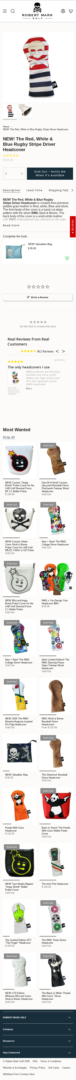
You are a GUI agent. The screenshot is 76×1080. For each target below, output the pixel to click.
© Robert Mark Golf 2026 (16, 1061)
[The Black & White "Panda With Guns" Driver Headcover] (56, 971)
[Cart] (71, 11)
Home (6, 126)
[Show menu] (4, 11)
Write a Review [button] (39, 297)
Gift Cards (53, 1067)
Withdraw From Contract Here (18, 1074)
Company (8, 1029)
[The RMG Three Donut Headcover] (56, 917)
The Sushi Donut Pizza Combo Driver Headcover (14, 391)
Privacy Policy (37, 1067)
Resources (9, 1041)
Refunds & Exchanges (15, 1067)
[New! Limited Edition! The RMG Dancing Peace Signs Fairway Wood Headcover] (56, 637)
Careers (66, 1067)
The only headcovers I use (29, 367)
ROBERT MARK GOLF (14, 1017)
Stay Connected (11, 1052)
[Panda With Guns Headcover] (20, 805)
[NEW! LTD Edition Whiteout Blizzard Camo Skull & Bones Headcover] (20, 971)
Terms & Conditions (50, 1061)
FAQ (35, 1061)
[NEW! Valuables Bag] (14, 252)
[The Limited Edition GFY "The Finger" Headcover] (20, 917)
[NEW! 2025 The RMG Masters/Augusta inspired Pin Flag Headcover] (20, 696)
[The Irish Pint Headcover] (56, 861)
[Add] (67, 258)
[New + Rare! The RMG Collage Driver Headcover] (56, 519)
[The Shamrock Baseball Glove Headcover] (56, 752)
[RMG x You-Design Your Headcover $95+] (56, 578)
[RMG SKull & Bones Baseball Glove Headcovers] (56, 696)
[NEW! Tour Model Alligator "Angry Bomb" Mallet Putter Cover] (20, 861)
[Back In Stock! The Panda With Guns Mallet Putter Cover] (56, 805)
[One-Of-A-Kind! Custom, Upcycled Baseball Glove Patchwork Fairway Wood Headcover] (56, 460)
